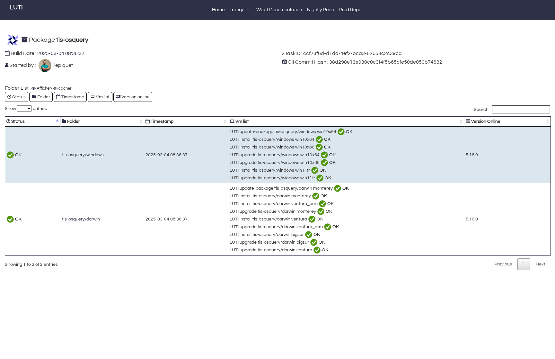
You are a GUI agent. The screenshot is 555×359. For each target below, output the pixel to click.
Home (218, 9)
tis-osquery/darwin (81, 219)
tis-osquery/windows (83, 154)
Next (540, 264)
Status (17, 121)
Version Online (485, 121)
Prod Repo (350, 9)
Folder (73, 121)
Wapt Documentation (279, 9)
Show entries (26, 108)
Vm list (241, 121)
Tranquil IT (240, 9)
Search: (481, 109)
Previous (503, 264)
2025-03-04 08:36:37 (60, 53)
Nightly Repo (320, 9)
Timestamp (161, 121)
